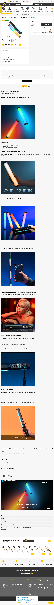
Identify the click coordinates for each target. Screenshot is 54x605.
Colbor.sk (29, 591)
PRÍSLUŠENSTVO (6, 585)
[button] (52, 602)
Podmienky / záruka (31, 583)
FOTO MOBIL (5, 584)
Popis (24, 86)
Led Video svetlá (12, 14)
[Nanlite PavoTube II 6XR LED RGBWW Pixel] (15, 29)
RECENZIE (41, 583)
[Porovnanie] (46, 4)
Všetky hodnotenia (27, 80)
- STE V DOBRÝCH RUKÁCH (46, 584)
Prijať (19, 602)
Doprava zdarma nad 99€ (32, 584)
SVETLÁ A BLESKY (5, 14)
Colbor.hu (29, 594)
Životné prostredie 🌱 (31, 587)
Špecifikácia (30, 86)
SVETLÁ (4, 587)
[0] (51, 4)
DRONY (4, 586)
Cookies (29, 586)
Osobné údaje (30, 585)
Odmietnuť (27, 602)
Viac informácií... (4, 62)
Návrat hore (3, 529)
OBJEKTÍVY (5, 583)
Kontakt (13, 585)
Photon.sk (29, 593)
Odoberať (31, 573)
